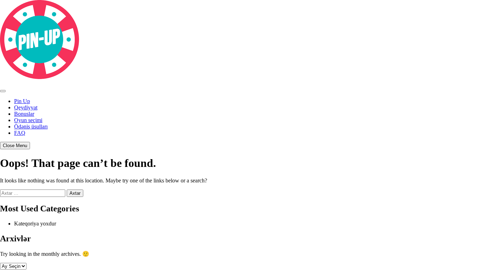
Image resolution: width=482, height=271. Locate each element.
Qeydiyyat (25, 107)
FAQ (19, 133)
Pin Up (22, 101)
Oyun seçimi (28, 120)
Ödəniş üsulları (31, 127)
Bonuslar (24, 114)
